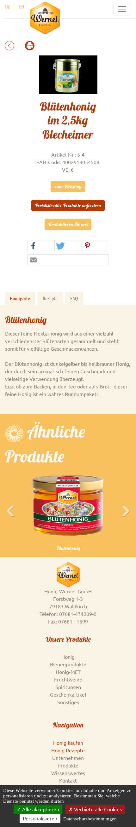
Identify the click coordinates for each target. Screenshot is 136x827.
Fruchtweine (68, 679)
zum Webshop (67, 186)
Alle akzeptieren (40, 809)
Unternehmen (68, 758)
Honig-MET (68, 672)
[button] (40, 245)
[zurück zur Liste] (10, 45)
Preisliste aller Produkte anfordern (68, 205)
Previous (11, 520)
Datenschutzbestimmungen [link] (90, 818)
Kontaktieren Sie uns (68, 224)
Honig (68, 656)
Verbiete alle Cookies (97, 809)
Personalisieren (40, 818)
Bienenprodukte (68, 664)
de (7, 6)
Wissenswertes (68, 773)
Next (126, 520)
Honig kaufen (68, 742)
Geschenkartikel (68, 694)
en (21, 6)
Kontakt (68, 780)
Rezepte (50, 298)
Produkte (68, 765)
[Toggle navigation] (122, 9)
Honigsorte (20, 298)
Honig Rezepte (68, 750)
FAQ (74, 298)
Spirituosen (68, 687)
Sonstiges (68, 702)
